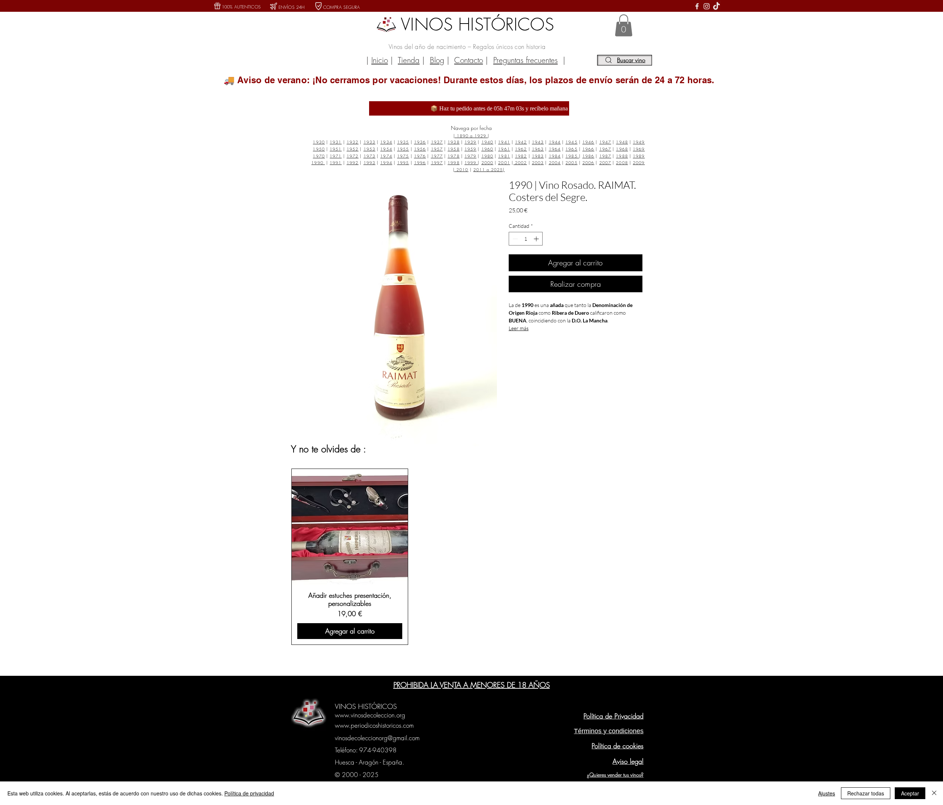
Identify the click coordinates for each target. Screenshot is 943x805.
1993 (369, 162)
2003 (538, 162)
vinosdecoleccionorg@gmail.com (377, 738)
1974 (386, 156)
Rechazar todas (865, 793)
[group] (470, 556)
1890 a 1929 (472, 135)
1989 (639, 156)
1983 (538, 156)
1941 (504, 142)
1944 (555, 142)
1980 (487, 156)
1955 (403, 149)
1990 (318, 162)
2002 (520, 162)
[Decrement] (514, 238)
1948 (622, 142)
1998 (453, 162)
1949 (639, 142)
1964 (555, 149)
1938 (453, 142)
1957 (437, 149)
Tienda (409, 60)
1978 (453, 156)
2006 (588, 162)
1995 (403, 162)
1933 (369, 142)
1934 (386, 142)
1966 (588, 149)
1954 (386, 149)
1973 (369, 156)
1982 (521, 156)
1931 (335, 142)
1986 (588, 156)
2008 (622, 162)
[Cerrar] (934, 793)
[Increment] (536, 238)
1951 (335, 149)
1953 (369, 149)
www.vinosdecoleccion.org (370, 715)
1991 (335, 162)
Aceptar (910, 793)
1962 (521, 149)
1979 (470, 156)
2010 (462, 169)
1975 (403, 156)
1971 (335, 156)
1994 (386, 162)
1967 (605, 149)
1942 (521, 142)
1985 (572, 156)
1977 (437, 156)
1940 (487, 142)
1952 (352, 149)
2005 (571, 162)
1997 (437, 162)
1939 (470, 142)
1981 (504, 156)
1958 (453, 149)
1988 (622, 156)
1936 (420, 142)
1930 (319, 142)
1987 (605, 156)
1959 (470, 149)
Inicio (379, 60)
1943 (538, 142)
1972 (352, 156)
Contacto (468, 60)
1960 (487, 149)
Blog (437, 60)
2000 (487, 162)
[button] (623, 25)
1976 (420, 156)
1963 (538, 149)
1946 (588, 142)
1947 (605, 142)
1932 (352, 142)
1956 (420, 149)
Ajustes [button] (826, 793)
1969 (639, 149)
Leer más (519, 328)
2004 (555, 162)
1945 (571, 142)
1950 (319, 149)
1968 (622, 149)
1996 (420, 162)
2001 (504, 162)
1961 (504, 149)
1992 (352, 162)
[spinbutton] (525, 238)
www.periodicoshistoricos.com (374, 725)
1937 (437, 142)
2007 (605, 162)
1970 (319, 156)
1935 (403, 142)
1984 (555, 156)
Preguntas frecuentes (525, 60)
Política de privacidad (249, 793)
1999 (471, 162)
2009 (639, 162)
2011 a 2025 (488, 169)
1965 (571, 149)
